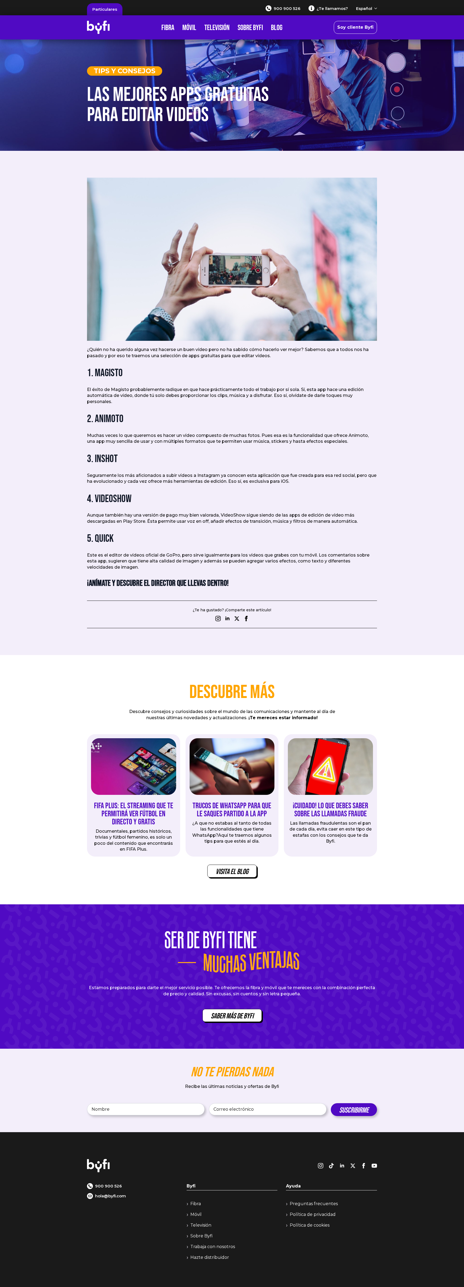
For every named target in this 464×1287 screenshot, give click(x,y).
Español (364, 8)
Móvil (189, 27)
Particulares (104, 9)
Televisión (217, 27)
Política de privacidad (313, 1214)
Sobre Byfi (250, 27)
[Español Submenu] (374, 8)
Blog (276, 27)
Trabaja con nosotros (212, 1246)
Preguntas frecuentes (314, 1203)
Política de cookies (309, 1225)
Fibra (167, 27)
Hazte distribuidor (209, 1257)
